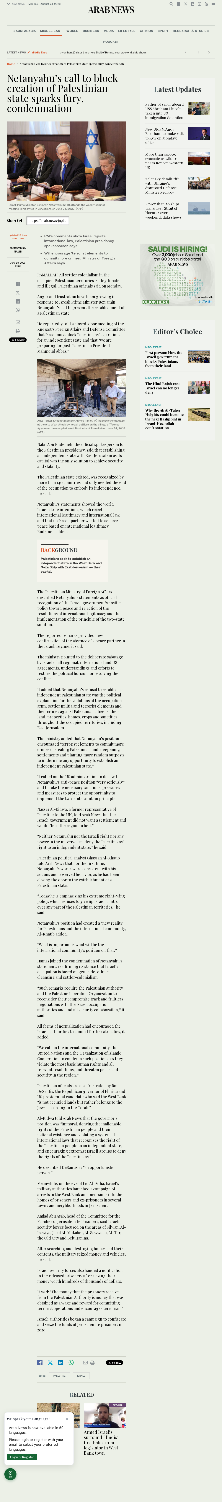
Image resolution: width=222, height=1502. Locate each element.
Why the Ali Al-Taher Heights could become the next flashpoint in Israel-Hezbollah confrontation (164, 419)
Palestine (59, 1375)
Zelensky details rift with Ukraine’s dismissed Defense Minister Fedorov (162, 185)
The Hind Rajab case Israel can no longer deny (162, 388)
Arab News (18, 3)
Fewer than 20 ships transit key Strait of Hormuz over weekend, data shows (107, 52)
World (72, 31)
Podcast (111, 41)
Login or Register (22, 1457)
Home (11, 64)
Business (91, 31)
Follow (19, 340)
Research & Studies (191, 31)
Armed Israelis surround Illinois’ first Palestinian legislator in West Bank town (101, 1442)
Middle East (51, 31)
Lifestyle (126, 31)
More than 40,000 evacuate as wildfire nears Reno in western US (164, 161)
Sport (163, 31)
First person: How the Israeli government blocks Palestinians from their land (163, 359)
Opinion (146, 31)
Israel (81, 1375)
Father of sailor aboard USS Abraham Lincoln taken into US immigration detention (164, 111)
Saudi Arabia (24, 31)
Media (108, 31)
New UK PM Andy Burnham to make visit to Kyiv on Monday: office (164, 136)
